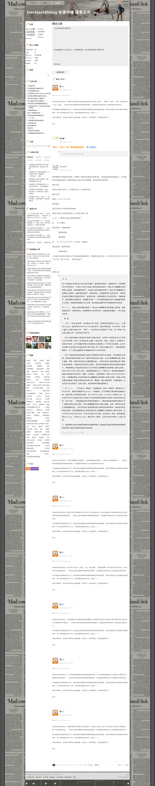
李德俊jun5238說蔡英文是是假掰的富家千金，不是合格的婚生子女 (39, 322)
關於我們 (38, 777)
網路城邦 (124, 784)
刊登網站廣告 (30, 777)
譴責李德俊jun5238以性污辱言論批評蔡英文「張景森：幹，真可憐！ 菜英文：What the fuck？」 (39, 263)
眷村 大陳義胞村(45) (34, 113)
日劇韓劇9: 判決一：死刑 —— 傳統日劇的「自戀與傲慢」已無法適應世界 (39, 199)
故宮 (41, 429)
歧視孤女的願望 (31, 451)
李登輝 (47, 410)
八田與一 (46, 454)
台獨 (27, 437)
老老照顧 (46, 377)
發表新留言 (61, 72)
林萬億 (28, 385)
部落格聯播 (34, 468)
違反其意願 (40, 368)
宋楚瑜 (47, 429)
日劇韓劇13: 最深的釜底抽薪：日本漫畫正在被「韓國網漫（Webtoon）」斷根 (39, 174)
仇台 (48, 437)
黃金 (36, 429)
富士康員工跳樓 (38, 388)
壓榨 (27, 388)
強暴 (27, 371)
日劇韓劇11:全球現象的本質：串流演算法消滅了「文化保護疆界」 (39, 185)
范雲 (48, 374)
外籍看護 (46, 379)
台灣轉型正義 (45, 434)
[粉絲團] (27, 784)
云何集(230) (31, 86)
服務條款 (52, 777)
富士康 (39, 396)
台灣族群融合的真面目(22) (36, 133)
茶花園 (62, 138)
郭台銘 (47, 396)
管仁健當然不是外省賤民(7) (36, 101)
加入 (118, 784)
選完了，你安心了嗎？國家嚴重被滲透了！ (70, 147)
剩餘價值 (38, 401)
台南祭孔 (41, 437)
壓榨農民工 (29, 401)
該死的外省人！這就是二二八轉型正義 (39, 242)
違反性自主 (34, 371)
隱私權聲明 (68, 777)
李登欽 (47, 418)
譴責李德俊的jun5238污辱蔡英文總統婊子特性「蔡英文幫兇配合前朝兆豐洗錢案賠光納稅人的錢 (39, 270)
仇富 (48, 388)
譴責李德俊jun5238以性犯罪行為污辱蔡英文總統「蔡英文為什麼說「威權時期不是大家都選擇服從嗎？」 (39, 285)
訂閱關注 (40, 34)
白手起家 (29, 396)
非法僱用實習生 (31, 393)
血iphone (38, 399)
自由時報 (36, 434)
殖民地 (28, 415)
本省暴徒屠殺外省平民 (33, 407)
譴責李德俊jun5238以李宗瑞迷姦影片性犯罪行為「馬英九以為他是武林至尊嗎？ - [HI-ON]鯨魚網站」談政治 (39, 299)
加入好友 (40, 29)
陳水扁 (28, 379)
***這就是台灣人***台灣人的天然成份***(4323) (39, 107)
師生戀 (28, 374)
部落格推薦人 (35, 333)
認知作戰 (38, 363)
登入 (115, 784)
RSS (27, 468)
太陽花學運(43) (32, 110)
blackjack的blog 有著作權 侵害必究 (59, 12)
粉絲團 (30, 784)
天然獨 (47, 421)
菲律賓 (47, 407)
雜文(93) (30, 128)
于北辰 (28, 363)
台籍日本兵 (29, 410)
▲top (127, 774)
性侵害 (47, 371)
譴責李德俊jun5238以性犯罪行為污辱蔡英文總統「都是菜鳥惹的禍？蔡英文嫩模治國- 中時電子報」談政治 (39, 292)
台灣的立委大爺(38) (34, 130)
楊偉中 (41, 426)
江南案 (47, 432)
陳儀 (48, 404)
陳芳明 (47, 440)
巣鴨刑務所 (46, 415)
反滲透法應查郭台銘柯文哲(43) (37, 96)
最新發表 (30, 157)
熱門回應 (38, 160)
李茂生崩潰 (29, 443)
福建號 (47, 363)
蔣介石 (35, 404)
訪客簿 (58, 3)
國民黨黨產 (46, 443)
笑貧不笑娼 (46, 390)
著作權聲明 (60, 777)
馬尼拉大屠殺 (30, 412)
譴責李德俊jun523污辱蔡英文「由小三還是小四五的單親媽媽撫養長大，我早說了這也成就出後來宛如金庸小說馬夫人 (39, 315)
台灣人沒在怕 (30, 440)
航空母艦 (29, 366)
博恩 (35, 360)
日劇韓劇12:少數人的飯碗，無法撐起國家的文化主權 (39, 180)
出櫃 (27, 454)
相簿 (45, 3)
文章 (32, 3)
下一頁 (90, 765)
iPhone (47, 393)
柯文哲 (47, 445)
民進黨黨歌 (29, 368)
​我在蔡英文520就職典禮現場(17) (37, 103)
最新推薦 (47, 157)
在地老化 (37, 377)
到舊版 (96, 13)
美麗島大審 (38, 432)
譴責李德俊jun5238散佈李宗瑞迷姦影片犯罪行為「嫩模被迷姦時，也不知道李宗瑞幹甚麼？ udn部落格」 (39, 278)
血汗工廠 (29, 399)
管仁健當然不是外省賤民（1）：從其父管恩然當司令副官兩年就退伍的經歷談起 (39, 237)
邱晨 (41, 371)
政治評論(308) (32, 125)
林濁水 (47, 426)
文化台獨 (29, 429)
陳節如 (28, 377)
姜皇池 (47, 448)
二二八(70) (31, 118)
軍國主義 (39, 410)
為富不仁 (29, 390)
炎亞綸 (42, 360)
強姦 (48, 368)
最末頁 (97, 765)
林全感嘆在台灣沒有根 (33, 445)
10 (84, 765)
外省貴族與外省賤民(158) (35, 88)
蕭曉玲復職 (29, 448)
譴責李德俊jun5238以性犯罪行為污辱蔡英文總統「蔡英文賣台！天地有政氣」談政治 (39, 307)
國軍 (48, 360)
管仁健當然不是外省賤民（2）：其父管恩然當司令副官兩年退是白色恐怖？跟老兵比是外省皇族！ (39, 230)
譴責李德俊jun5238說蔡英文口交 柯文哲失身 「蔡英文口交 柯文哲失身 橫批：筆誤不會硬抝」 (38, 256)
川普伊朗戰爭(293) (33, 91)
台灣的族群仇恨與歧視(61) (36, 120)
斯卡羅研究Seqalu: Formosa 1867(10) (39, 93)
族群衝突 (41, 404)
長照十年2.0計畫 (44, 382)
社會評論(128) (32, 123)
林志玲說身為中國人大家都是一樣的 (37, 423)
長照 (37, 379)
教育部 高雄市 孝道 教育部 (41, 385)
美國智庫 (39, 366)
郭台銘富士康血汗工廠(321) (36, 98)
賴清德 (34, 437)
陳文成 (28, 434)
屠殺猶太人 (46, 412)
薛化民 (28, 404)
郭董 (40, 393)
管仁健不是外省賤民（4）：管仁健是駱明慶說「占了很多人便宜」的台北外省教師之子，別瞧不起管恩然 (39, 223)
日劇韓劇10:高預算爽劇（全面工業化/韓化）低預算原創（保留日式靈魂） (39, 191)
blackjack (65, 154)
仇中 (27, 426)
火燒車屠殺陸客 (44, 451)
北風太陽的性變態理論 (33, 456)
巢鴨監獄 (36, 415)
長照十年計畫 (30, 382)
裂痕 (48, 366)
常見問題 (45, 777)
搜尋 (48, 74)
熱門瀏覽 (30, 160)
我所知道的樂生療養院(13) (36, 115)
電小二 (62, 86)
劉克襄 (40, 440)
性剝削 (28, 360)
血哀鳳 (47, 399)
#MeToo (35, 374)
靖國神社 (29, 418)
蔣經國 (28, 432)
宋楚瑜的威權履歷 (31, 421)
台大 (42, 374)
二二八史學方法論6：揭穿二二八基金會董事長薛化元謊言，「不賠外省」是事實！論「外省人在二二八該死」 (39, 215)
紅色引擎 (46, 401)
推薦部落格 (41, 31)
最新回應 (38, 157)
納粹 (38, 412)
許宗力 (34, 426)
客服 (74, 777)
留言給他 (40, 37)
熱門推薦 (47, 160)
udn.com (126, 777)
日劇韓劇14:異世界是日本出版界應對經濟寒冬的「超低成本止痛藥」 (39, 167)
